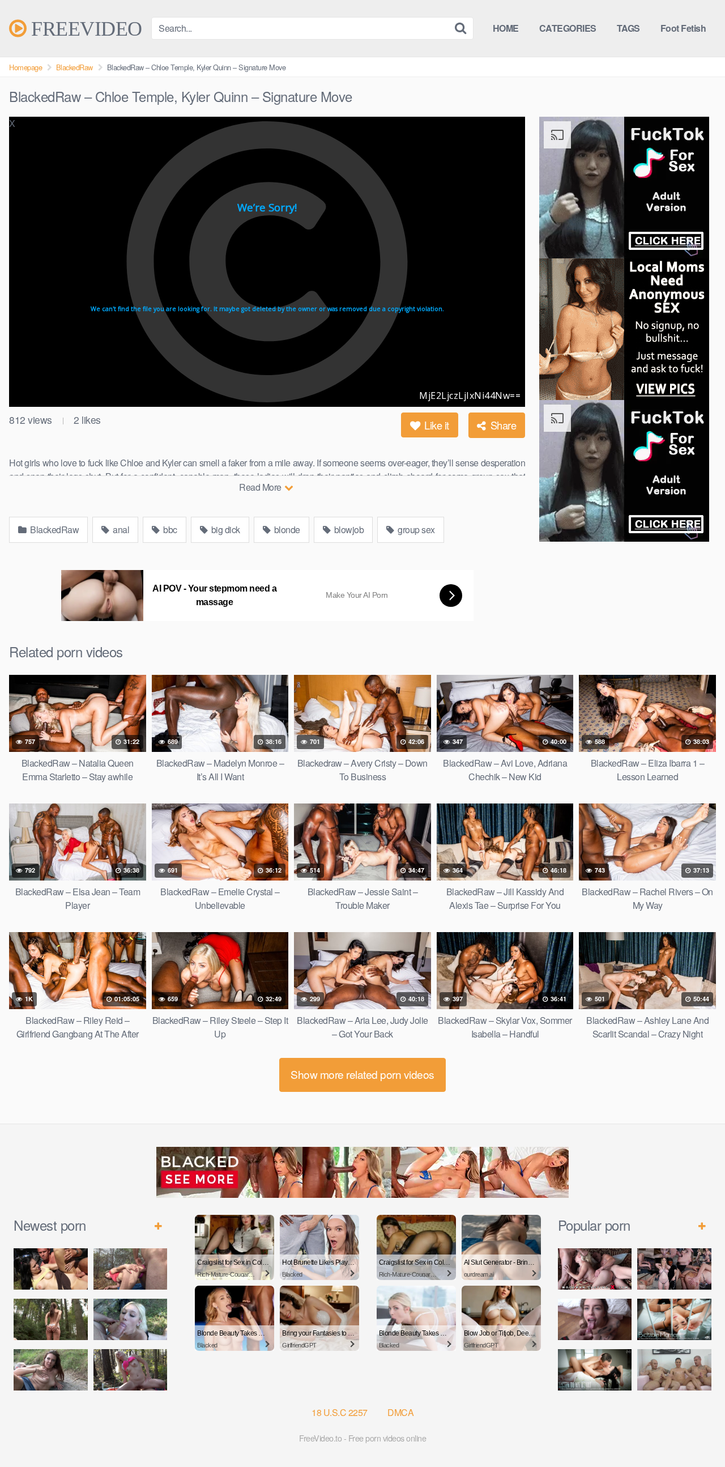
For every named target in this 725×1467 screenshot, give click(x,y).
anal (120, 529)
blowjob (348, 529)
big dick (224, 529)
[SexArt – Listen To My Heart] (595, 1370)
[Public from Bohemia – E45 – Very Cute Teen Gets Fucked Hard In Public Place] (51, 1269)
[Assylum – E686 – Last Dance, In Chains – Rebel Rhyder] (674, 1269)
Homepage (25, 67)
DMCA (400, 1412)
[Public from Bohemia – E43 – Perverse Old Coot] (51, 1319)
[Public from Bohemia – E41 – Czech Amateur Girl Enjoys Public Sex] (51, 1370)
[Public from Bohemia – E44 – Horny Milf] (130, 1269)
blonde (286, 529)
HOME (506, 28)
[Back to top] (694, 1430)
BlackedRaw (74, 67)
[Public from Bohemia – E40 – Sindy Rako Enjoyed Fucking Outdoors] (130, 1370)
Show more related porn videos (362, 1074)
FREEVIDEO (84, 28)
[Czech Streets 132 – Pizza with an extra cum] (595, 1319)
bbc (169, 529)
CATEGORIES (567, 28)
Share (502, 425)
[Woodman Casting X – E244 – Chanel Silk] (595, 1269)
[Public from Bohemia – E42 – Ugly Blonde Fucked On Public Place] (130, 1319)
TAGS (628, 28)
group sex (415, 529)
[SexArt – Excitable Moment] (674, 1319)
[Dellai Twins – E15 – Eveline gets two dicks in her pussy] (674, 1370)
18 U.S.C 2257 (340, 1412)
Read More (261, 487)
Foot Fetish (683, 28)
